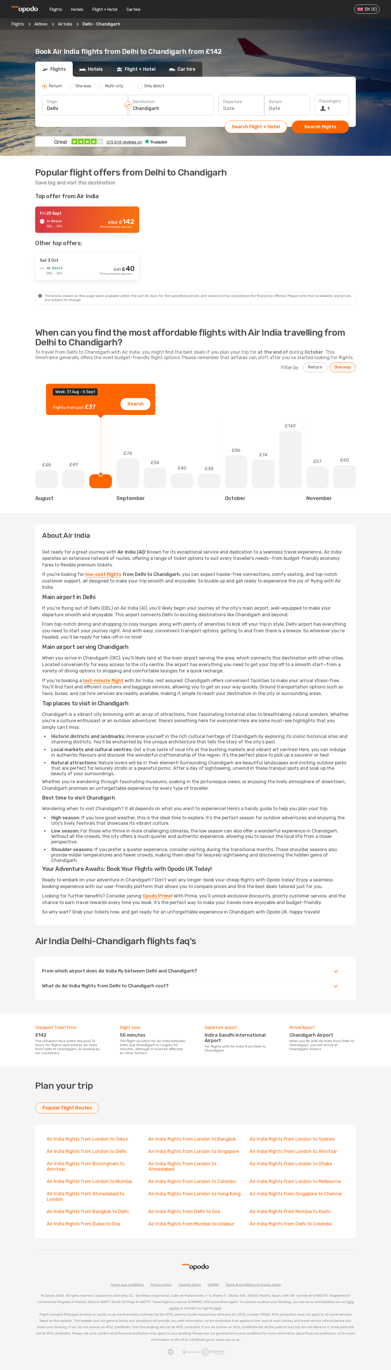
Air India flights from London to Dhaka (291, 1163)
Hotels (77, 9)
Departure (232, 101)
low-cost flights (103, 574)
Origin (52, 101)
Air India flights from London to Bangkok (192, 1139)
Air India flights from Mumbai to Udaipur (191, 1224)
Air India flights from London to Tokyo (87, 1139)
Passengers (330, 101)
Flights (56, 9)
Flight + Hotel (104, 9)
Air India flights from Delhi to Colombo (291, 1224)
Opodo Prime (157, 896)
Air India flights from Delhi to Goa (184, 1211)
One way (342, 367)
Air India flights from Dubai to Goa (83, 1224)
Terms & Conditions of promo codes (253, 1285)
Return (275, 101)
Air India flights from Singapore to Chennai (296, 1193)
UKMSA (213, 1285)
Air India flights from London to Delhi (87, 1151)
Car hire (134, 9)
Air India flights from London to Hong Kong (194, 1193)
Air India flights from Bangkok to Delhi (88, 1211)
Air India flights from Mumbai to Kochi (290, 1211)
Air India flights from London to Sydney (292, 1139)
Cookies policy (190, 1285)
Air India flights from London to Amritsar (293, 1151)
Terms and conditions (127, 1285)
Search (135, 404)
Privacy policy (161, 1285)
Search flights (320, 126)
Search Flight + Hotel (256, 126)
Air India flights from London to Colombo (192, 1181)
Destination (144, 101)
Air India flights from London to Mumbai (89, 1181)
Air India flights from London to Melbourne (295, 1181)
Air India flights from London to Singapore (193, 1151)
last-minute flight (103, 680)
